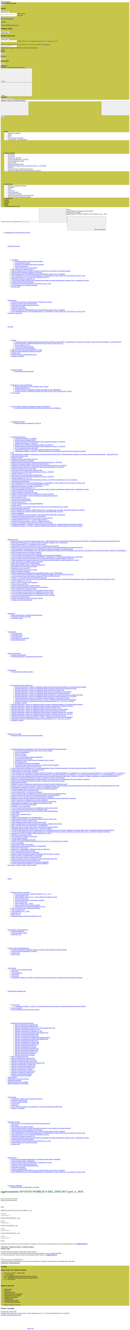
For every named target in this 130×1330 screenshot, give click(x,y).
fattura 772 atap (15, 914)
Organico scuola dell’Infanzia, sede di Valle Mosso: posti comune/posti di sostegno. (34, 495)
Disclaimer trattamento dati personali (11, 1315)
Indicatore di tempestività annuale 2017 (26, 1045)
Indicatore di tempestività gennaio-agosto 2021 (24, 1061)
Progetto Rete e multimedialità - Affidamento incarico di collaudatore (30, 849)
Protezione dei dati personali (19, 1100)
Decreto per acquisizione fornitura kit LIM (23, 851)
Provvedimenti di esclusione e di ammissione (27, 763)
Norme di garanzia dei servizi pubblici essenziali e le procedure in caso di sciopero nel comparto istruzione (40, 271)
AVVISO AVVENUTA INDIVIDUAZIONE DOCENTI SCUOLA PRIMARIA (38, 389)
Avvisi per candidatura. (17, 513)
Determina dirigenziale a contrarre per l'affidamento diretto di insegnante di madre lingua (39, 690)
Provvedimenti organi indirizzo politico (22, 671)
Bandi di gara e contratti (73, 212)
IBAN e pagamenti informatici (19, 1056)
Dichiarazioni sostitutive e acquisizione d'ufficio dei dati (26, 656)
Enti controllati (12, 632)
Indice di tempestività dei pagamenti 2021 (26, 1024)
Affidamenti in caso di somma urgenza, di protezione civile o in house (34, 760)
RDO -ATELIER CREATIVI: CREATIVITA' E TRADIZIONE (29, 825)
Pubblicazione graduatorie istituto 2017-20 (23, 279)
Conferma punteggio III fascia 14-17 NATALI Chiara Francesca (29, 519)
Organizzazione (12, 300)
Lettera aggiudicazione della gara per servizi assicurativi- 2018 (28, 822)
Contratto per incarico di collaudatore (21, 600)
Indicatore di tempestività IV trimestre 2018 (27, 1042)
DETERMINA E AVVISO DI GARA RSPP (24, 566)
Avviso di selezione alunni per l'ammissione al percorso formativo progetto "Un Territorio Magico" (38, 793)
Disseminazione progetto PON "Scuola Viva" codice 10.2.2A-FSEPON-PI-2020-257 (35, 787)
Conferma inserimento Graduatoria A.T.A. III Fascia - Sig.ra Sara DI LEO (32, 518)
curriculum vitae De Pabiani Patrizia (25, 348)
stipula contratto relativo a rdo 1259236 (22, 844)
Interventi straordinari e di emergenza (18, 1083)
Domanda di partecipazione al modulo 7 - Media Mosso (26, 486)
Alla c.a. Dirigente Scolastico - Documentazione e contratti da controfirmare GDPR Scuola (36, 1106)
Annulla (3, 99)
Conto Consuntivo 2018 (21, 898)
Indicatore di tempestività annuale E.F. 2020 (27, 1029)
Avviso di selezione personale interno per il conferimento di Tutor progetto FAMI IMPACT (36, 555)
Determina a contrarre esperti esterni (21, 835)
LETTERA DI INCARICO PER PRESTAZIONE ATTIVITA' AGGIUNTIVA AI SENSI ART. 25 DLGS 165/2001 (44, 480)
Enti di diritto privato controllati (20, 638)
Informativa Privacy (9, 1292)
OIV (12, 452)
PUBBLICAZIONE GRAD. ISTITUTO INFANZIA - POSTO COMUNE (32, 494)
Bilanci (10, 878)
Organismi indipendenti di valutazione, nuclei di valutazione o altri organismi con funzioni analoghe (39, 949)
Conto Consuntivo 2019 (21, 895)
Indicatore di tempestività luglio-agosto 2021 (23, 1059)
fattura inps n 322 (16, 913)
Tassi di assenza (15, 393)
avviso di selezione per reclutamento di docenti (24, 285)
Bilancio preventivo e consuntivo (20, 892)
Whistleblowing (8, 1298)
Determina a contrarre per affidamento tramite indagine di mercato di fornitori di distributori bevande (39, 784)
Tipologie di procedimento (18, 655)
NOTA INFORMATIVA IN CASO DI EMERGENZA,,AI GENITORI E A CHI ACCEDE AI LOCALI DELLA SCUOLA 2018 (48, 275)
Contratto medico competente (19, 838)
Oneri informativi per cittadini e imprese (22, 269)
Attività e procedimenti (14, 653)
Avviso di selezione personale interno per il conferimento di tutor (29, 809)
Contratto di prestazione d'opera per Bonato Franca (25, 585)
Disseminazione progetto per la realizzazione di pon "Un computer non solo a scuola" (35, 546)
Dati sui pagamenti (16, 1008)
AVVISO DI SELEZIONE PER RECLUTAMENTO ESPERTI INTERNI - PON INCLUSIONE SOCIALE (42, 574)
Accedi (3, 4)
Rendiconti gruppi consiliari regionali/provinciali (24, 305)
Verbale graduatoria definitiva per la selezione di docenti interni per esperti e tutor (33, 819)
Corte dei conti (15, 953)
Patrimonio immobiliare (17, 931)
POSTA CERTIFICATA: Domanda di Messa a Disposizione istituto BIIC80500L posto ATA (37, 511)
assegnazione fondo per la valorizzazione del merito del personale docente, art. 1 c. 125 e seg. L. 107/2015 (44, 701)
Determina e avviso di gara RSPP (20, 568)
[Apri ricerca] (115, 108)
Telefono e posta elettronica (19, 308)
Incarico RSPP (15, 812)
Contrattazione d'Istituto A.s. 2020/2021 (26, 438)
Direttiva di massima (17, 457)
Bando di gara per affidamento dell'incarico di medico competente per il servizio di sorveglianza (38, 777)
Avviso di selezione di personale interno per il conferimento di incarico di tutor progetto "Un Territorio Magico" (42, 549)
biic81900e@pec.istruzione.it (23, 1278)
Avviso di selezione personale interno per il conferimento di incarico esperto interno (34, 808)
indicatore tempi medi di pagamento (25, 1055)
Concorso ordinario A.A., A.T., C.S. (21, 473)
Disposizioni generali (14, 246)
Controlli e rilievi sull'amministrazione (18, 948)
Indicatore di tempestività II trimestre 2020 (26, 1034)
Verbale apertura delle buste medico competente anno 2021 (27, 769)
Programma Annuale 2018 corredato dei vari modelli (29, 900)
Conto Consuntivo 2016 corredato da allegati (27, 905)
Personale (11, 326)
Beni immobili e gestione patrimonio (18, 929)
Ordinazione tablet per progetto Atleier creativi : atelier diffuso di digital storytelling (34, 827)
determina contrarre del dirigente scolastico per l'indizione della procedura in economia (35, 854)
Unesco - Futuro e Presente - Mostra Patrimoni (24, 582)
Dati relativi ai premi (17, 618)
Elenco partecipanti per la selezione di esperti (23, 588)
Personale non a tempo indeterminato (21, 385)
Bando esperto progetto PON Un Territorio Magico (25, 563)
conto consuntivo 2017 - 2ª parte (24, 903)
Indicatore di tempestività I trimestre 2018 (22, 1067)
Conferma (9, 99)
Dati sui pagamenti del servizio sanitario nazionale (25, 1009)
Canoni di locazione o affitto (19, 933)
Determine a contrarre (21, 703)
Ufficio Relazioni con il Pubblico (13, 1294)
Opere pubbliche (12, 1077)
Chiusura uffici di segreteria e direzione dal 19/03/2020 (26, 272)
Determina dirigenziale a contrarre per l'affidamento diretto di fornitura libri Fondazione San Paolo (42, 693)
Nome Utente (21, 13)
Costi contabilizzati (16, 973)
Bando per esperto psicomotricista (20, 571)
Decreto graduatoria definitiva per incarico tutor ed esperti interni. (29, 587)
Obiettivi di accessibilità (18, 1108)
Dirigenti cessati (15, 353)
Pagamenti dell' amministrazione (17, 991)
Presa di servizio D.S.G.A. (22, 388)
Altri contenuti (12, 1097)
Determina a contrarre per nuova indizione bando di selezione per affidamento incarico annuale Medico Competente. (43, 798)
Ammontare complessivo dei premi (21, 616)
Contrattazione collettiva (18, 421)
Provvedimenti (12, 670)
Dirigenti (14, 340)
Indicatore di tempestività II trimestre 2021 (26, 1026)
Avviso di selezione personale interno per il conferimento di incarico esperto (32, 590)
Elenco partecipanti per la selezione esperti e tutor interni (27, 561)
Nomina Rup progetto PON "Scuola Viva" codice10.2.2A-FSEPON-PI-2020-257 (34, 789)
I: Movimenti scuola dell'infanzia (20, 481)
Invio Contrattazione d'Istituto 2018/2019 (26, 448)
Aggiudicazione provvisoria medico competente (24, 771)
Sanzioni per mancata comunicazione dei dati (23, 303)
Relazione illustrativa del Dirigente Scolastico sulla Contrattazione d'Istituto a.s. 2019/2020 (40, 446)
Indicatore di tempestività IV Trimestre (25, 1047)
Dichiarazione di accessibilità (12, 1295)
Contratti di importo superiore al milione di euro (28, 766)
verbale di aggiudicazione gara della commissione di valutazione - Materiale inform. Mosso (36, 824)
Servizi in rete (15, 976)
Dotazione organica (17, 369)
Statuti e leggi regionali (21, 266)
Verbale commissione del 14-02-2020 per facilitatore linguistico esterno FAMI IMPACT (35, 795)
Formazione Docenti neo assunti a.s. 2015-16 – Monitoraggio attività (30, 521)
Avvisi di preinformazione (22, 752)
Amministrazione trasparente (12, 1302)
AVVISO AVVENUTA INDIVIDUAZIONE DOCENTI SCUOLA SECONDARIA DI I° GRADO (43, 391)
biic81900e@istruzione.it (22, 1276)
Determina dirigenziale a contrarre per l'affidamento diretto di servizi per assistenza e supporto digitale (43, 691)
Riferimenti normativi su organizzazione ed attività (29, 261)
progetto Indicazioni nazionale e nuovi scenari (24, 569)
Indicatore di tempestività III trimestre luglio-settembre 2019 (31, 1032)
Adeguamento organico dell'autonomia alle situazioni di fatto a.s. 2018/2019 (32, 472)
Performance (11, 613)
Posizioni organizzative (17, 356)
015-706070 (10, 1274)
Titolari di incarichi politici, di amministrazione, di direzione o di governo (31, 302)
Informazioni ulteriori (21, 762)
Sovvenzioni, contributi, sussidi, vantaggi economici (22, 865)
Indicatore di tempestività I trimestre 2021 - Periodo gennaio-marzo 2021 (35, 1028)
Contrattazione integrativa (18, 437)
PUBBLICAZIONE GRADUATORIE (22, 282)
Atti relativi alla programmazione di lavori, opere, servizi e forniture (33, 750)
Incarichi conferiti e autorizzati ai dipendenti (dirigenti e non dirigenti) (30, 406)
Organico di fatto (16, 505)
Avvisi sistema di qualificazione (23, 758)
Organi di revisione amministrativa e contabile (24, 951)
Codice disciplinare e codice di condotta (26, 267)
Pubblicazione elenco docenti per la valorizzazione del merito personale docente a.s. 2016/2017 (37, 467)
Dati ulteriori (14, 1105)
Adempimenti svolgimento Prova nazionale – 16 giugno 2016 (28, 516)
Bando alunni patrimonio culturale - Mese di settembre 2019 (28, 565)
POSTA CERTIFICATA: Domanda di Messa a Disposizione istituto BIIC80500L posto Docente (38, 514)
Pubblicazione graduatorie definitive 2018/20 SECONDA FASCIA (30, 464)
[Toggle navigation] (15, 108)
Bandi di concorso (13, 539)
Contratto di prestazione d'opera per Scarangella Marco (26, 817)
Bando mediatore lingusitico (19, 782)
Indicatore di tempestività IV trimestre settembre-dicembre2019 (32, 1037)
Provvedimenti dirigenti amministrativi (22, 685)
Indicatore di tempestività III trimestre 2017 (27, 1048)
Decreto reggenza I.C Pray (22, 345)
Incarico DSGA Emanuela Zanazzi (21, 814)
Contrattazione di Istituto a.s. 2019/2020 (26, 443)
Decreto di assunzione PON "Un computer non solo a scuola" (28, 544)
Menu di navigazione (99, 229)
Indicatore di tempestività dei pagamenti (22, 1023)
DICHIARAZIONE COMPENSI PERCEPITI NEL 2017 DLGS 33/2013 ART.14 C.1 (39, 343)
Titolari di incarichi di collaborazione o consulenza (25, 1187)
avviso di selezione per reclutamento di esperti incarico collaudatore (30, 862)
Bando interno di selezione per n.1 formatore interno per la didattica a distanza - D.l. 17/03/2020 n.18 (39, 542)
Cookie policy (8, 1289)
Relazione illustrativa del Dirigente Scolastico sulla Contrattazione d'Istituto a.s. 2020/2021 (40, 441)
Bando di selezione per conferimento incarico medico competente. (29, 800)
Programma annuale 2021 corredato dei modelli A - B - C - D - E (33, 894)
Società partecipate (16, 633)
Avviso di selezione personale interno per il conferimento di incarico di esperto (33, 595)
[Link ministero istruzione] (8, 3)
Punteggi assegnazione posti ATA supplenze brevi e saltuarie (31, 386)
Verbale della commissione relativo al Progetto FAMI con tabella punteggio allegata (34, 811)
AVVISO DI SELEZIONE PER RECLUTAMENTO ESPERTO (29, 863)
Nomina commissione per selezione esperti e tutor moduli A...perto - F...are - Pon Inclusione (36, 573)
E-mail (19, 41)
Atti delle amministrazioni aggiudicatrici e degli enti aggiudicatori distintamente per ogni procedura (39, 749)
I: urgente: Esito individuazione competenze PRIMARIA (27, 503)
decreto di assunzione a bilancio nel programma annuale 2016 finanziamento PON (34, 858)
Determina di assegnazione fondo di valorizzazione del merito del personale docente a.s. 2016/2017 (39, 465)
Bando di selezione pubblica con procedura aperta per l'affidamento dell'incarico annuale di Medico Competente (42, 558)
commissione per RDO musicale (20, 596)
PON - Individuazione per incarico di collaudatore (25, 852)
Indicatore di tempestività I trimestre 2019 (26, 1040)
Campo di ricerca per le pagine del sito (11, 221)
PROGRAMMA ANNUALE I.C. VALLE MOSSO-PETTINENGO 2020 (36, 897)
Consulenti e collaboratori (15, 313)
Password (20, 15)
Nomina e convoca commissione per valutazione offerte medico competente (32, 796)
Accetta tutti (27, 1247)
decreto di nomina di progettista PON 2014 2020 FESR (26, 855)
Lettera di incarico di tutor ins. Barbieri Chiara (24, 820)
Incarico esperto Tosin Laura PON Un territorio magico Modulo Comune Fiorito (33, 801)
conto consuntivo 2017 (21, 902)
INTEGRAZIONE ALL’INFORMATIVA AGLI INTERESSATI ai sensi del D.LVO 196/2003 (38, 274)
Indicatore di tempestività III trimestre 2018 (27, 1044)
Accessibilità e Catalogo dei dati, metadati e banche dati (26, 1098)
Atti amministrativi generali (22, 263)
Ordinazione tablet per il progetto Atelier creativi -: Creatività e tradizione (31, 828)
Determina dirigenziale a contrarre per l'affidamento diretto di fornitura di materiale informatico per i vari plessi (45, 696)
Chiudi (3, 54)
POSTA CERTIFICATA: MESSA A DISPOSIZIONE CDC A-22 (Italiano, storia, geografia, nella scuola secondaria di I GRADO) (48, 510)
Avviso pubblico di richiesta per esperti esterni (24, 836)
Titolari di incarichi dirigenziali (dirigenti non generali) (26, 351)
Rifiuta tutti (15, 1247)
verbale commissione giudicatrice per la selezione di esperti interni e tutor (31, 803)
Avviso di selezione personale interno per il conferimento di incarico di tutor (32, 592)
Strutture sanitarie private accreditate (18, 1082)
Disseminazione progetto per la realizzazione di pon (25, 860)
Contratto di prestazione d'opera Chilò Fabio (23, 468)
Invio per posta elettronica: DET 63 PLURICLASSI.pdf (27, 598)
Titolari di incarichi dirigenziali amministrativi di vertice (26, 350)
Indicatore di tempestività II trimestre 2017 (26, 1050)
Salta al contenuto (6, 1)
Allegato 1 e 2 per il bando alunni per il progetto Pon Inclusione (29, 577)
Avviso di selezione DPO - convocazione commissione (26, 792)
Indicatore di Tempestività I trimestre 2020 (26, 1036)
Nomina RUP (15, 816)
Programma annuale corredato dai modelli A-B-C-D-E (30, 906)
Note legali (7, 1291)
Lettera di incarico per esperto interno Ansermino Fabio (26, 470)
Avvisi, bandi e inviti (20, 755)
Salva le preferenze (14, 1263)
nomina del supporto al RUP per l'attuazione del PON (26, 857)
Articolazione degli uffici (18, 306)
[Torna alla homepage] (65, 100)
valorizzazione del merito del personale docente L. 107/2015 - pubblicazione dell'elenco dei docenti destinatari (45, 699)
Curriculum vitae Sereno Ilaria (19, 456)
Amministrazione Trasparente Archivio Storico (80, 211)
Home (69, 209)
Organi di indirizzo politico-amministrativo (23, 1161)
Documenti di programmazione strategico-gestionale (29, 264)
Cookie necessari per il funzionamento (11, 1259)
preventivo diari (15, 286)
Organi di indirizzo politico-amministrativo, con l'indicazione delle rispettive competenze (35, 1159)
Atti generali (15, 259)
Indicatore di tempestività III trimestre (25, 1053)
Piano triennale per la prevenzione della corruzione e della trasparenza (30, 1123)
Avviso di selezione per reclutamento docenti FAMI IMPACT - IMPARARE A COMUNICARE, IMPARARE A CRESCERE (47, 557)
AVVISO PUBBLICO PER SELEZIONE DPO (25, 790)
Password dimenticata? (7, 18)
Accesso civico (15, 1103)
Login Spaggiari (46, 44)
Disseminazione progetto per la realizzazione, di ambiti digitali (28, 846)
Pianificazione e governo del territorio (18, 1079)
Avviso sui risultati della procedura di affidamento (29, 757)
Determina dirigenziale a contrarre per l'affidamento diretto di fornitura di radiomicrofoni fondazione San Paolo (45, 688)
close (2, 116)
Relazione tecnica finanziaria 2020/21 (25, 440)
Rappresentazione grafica (18, 639)
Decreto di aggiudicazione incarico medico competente (26, 553)
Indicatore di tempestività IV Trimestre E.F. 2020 (28, 1031)
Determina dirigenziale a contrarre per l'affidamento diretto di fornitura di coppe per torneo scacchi (42, 698)
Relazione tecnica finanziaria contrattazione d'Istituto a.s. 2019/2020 (34, 445)
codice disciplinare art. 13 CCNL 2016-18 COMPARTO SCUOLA (30, 277)
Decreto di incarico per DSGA (19, 584)
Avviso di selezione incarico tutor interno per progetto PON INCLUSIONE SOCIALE (35, 576)
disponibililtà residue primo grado (24, 371)
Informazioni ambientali (14, 1080)
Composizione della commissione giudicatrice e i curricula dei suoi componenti (37, 765)
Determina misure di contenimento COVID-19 (28, 423)
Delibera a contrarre (20, 754)
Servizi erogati (12, 968)
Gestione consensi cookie (11, 1300)
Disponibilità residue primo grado (20, 508)
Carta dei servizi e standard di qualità (21, 969)
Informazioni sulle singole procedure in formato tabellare (27, 735)
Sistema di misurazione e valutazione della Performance (26, 615)
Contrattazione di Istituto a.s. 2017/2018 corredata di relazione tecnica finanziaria (37, 449)
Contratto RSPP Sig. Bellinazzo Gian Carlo (23, 839)
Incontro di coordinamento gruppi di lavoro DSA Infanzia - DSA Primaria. (32, 522)
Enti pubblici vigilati (17, 635)
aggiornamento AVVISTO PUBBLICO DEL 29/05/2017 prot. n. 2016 (31, 283)
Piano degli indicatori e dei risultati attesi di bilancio (25, 908)
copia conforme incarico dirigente (24, 346)
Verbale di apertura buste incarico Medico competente (26, 552)
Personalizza (4, 1247)
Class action (14, 971)
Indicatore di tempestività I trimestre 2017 (26, 1051)
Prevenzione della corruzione (19, 1102)
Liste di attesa (15, 974)
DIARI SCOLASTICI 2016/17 (20, 847)
